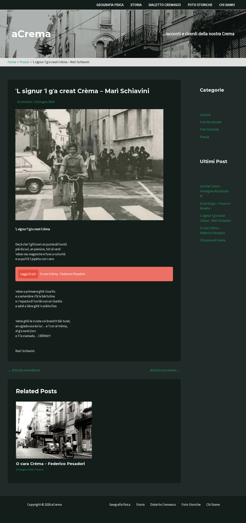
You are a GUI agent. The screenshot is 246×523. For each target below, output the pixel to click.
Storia (136, 5)
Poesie (39, 469)
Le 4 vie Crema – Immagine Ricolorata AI (214, 191)
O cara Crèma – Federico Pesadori (50, 463)
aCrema (31, 34)
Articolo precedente (24, 370)
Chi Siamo (227, 5)
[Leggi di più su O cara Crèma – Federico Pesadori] (54, 430)
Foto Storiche (200, 5)
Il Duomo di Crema (212, 240)
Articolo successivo (165, 370)
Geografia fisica (110, 5)
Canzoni (205, 115)
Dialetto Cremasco (165, 5)
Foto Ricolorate (210, 122)
